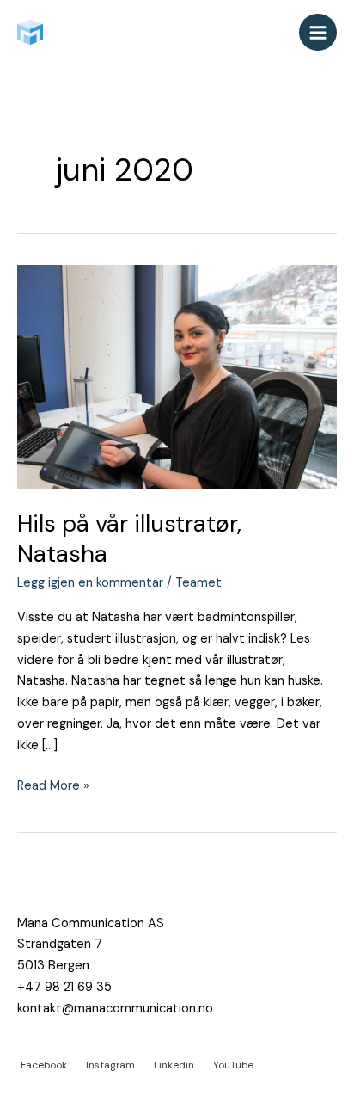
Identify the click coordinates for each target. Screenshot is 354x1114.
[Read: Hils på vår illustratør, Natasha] (177, 376)
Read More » (53, 785)
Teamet (198, 583)
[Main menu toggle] (318, 33)
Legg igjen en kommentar (90, 583)
